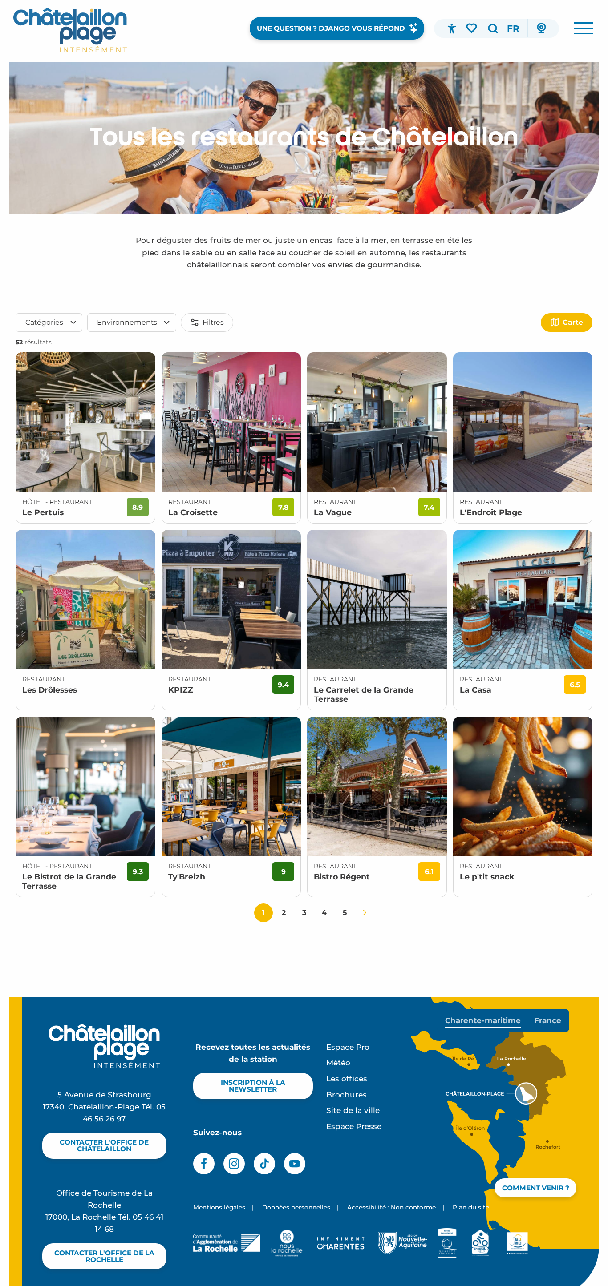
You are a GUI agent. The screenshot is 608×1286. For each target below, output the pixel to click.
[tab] (483, 1020)
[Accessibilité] (452, 28)
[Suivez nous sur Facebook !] (204, 1163)
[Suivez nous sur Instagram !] (234, 1163)
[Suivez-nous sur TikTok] (264, 1163)
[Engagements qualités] (447, 1243)
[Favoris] (472, 28)
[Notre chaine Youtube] (294, 1163)
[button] (492, 28)
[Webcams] (541, 28)
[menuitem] (70, 30)
